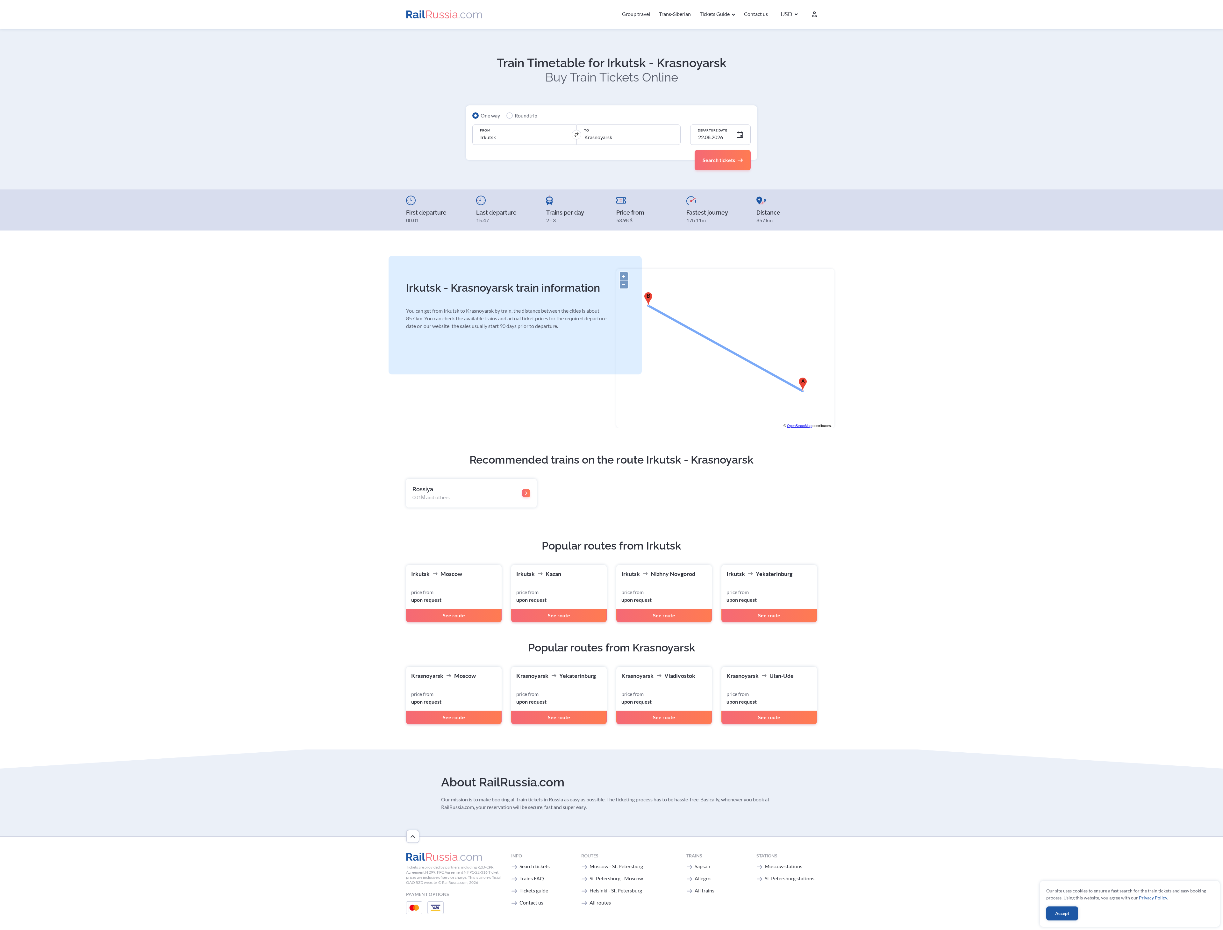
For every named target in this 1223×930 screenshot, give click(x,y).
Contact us (756, 14)
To (586, 130)
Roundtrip (526, 115)
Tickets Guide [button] (715, 14)
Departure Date (712, 130)
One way (490, 115)
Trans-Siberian (675, 14)
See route (454, 615)
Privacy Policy (1153, 897)
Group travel (636, 14)
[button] (789, 14)
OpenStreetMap (799, 426)
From (485, 130)
